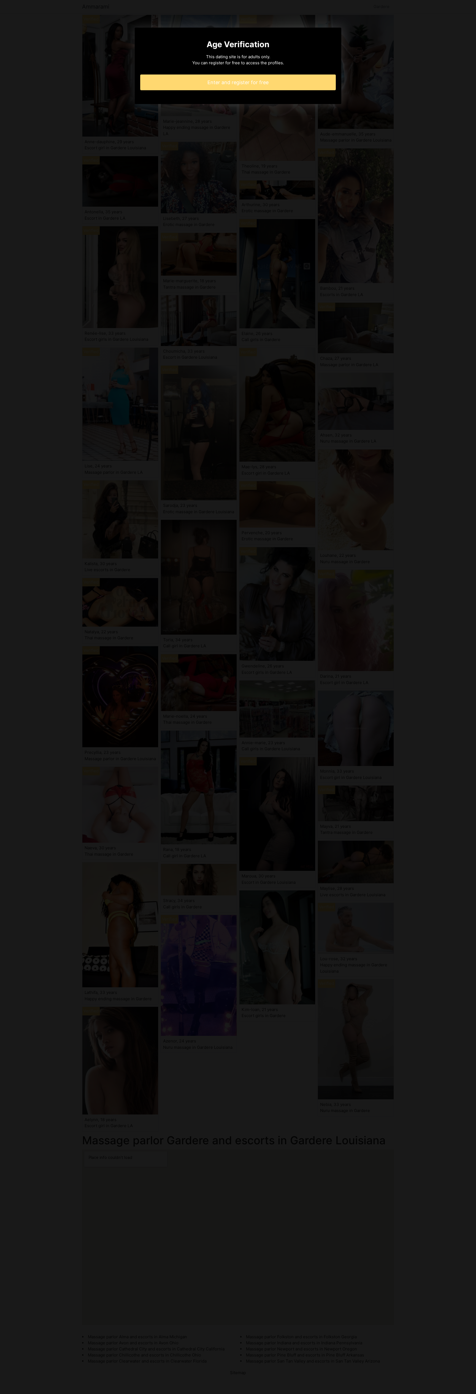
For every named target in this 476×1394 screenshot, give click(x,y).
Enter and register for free (238, 82)
